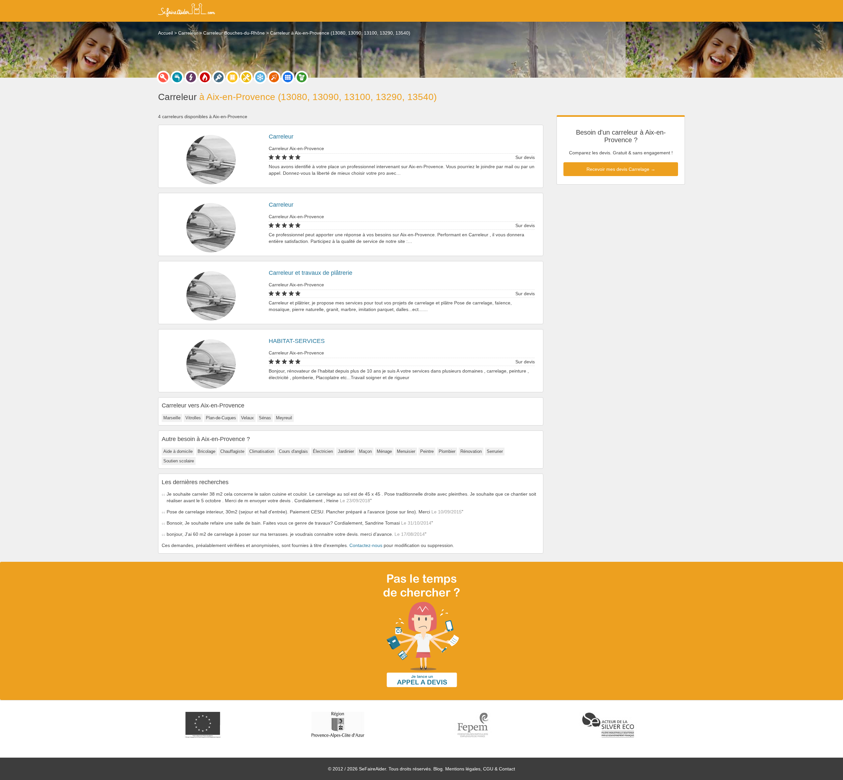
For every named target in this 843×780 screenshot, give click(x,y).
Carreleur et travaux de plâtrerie (310, 273)
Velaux (247, 417)
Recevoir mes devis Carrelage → (620, 169)
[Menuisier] (232, 77)
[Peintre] (218, 77)
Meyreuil (284, 417)
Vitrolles (193, 417)
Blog (438, 768)
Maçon (365, 451)
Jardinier (346, 451)
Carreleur (281, 136)
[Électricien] (191, 77)
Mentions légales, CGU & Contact (480, 768)
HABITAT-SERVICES (297, 341)
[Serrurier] (163, 77)
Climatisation (261, 451)
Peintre (427, 451)
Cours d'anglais (293, 451)
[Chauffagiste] (205, 77)
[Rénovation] (246, 77)
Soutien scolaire (178, 460)
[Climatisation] (260, 77)
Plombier (447, 451)
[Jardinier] (301, 77)
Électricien (323, 451)
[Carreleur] (288, 77)
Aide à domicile (178, 451)
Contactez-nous (365, 545)
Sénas (265, 417)
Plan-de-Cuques (221, 417)
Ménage (384, 451)
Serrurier (495, 451)
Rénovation (471, 451)
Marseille (171, 417)
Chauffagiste (232, 451)
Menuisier (406, 451)
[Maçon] (274, 77)
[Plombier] (177, 77)
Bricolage (206, 451)
